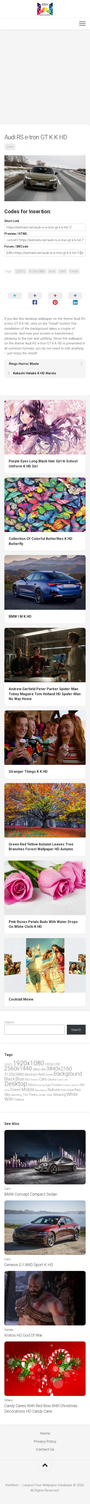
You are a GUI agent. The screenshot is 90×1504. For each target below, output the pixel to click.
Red (77, 1090)
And (41, 1074)
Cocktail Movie (21, 999)
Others (8, 1400)
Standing (16, 1095)
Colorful (51, 1079)
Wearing (59, 1095)
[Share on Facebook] (35, 298)
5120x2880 (37, 271)
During (41, 1085)
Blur (27, 1079)
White (72, 1094)
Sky (7, 1094)
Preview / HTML (15, 233)
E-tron (74, 271)
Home (45, 1433)
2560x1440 (18, 1068)
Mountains (41, 1090)
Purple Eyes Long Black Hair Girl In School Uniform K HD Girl (43, 463)
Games (75, 1085)
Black (9, 1079)
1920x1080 (28, 1063)
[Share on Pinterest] (55, 298)
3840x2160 (59, 1069)
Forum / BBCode (16, 246)
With (9, 1099)
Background (68, 1074)
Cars (10, 147)
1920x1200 (52, 1064)
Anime (49, 1074)
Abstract (31, 1074)
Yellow (19, 1100)
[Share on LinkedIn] (75, 298)
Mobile (28, 1089)
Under (42, 1095)
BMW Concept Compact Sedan (30, 1194)
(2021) (20, 271)
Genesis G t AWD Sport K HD (28, 1264)
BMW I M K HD (20, 616)
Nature (54, 1089)
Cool (59, 1079)
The (25, 1095)
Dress (32, 1085)
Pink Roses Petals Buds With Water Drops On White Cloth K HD (43, 924)
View (49, 1095)
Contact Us (45, 1449)
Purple (70, 1090)
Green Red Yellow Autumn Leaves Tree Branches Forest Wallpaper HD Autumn (41, 846)
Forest (66, 1085)
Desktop (15, 1084)
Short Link (11, 221)
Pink (63, 1090)
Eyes (48, 1085)
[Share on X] (15, 298)
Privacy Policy (45, 1441)
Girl (82, 1085)
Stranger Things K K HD (28, 771)
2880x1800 (39, 1069)
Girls (7, 1090)
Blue (20, 1079)
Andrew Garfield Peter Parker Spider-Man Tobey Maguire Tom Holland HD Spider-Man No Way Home (45, 694)
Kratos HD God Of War (23, 1335)
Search (9, 1022)
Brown (34, 1079)
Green (15, 1089)
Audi (52, 271)
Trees (33, 1094)
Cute (65, 1079)
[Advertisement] (45, 77)
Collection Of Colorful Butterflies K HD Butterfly (40, 541)
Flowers (57, 1085)
